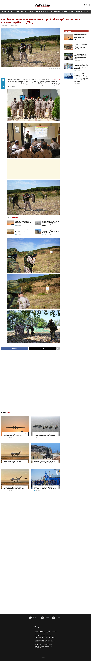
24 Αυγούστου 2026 (19, 225)
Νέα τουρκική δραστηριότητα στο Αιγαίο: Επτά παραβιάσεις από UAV (14, 487)
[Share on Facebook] (3, 80)
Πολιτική (23, 11)
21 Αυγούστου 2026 (8, 490)
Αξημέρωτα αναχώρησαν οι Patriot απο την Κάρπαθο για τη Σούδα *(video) (50, 231)
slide (16, 25)
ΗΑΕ (36, 85)
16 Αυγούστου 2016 (5, 25)
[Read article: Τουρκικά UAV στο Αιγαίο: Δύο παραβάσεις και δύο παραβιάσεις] (10, 231)
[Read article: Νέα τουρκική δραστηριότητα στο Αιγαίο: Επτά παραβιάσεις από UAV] (15, 479)
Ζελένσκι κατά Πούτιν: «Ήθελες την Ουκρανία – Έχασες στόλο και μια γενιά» (80, 56)
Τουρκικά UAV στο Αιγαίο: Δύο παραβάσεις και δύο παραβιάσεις (23, 231)
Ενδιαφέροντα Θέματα (42, 11)
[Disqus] (30, 514)
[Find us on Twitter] (86, 5)
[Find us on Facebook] (84, 5)
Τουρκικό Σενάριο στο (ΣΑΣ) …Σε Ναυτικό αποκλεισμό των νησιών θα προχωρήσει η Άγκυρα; (50, 223)
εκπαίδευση (56, 79)
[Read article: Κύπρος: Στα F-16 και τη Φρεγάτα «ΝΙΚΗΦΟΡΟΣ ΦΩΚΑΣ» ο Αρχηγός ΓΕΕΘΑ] (45, 479)
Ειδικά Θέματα (55, 11)
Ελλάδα (10, 11)
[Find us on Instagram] (89, 5)
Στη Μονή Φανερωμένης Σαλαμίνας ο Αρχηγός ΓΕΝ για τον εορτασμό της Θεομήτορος (81, 66)
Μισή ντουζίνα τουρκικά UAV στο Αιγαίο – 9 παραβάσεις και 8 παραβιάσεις (23, 222)
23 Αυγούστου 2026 (19, 234)
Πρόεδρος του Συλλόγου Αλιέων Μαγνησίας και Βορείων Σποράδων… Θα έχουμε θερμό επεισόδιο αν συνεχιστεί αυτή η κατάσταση (81, 77)
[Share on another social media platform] (3, 87)
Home (2, 15)
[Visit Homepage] (42, 5)
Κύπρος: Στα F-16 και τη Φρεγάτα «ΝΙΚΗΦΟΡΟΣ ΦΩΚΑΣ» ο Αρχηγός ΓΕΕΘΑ (45, 487)
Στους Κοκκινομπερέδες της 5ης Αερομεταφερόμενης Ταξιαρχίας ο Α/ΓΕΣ (80, 47)
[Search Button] (84, 12)
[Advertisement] (30, 75)
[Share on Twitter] (3, 83)
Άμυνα (17, 11)
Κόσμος (31, 11)
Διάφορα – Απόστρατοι (75, 11)
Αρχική (4, 11)
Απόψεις (64, 11)
